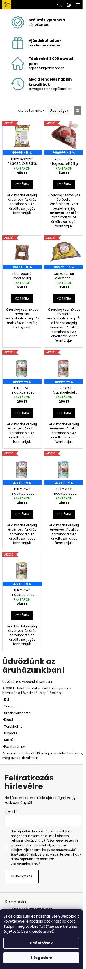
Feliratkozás (21, 876)
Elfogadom (41, 957)
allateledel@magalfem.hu (32, 909)
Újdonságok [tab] (59, 110)
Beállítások (41, 943)
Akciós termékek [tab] (31, 110)
